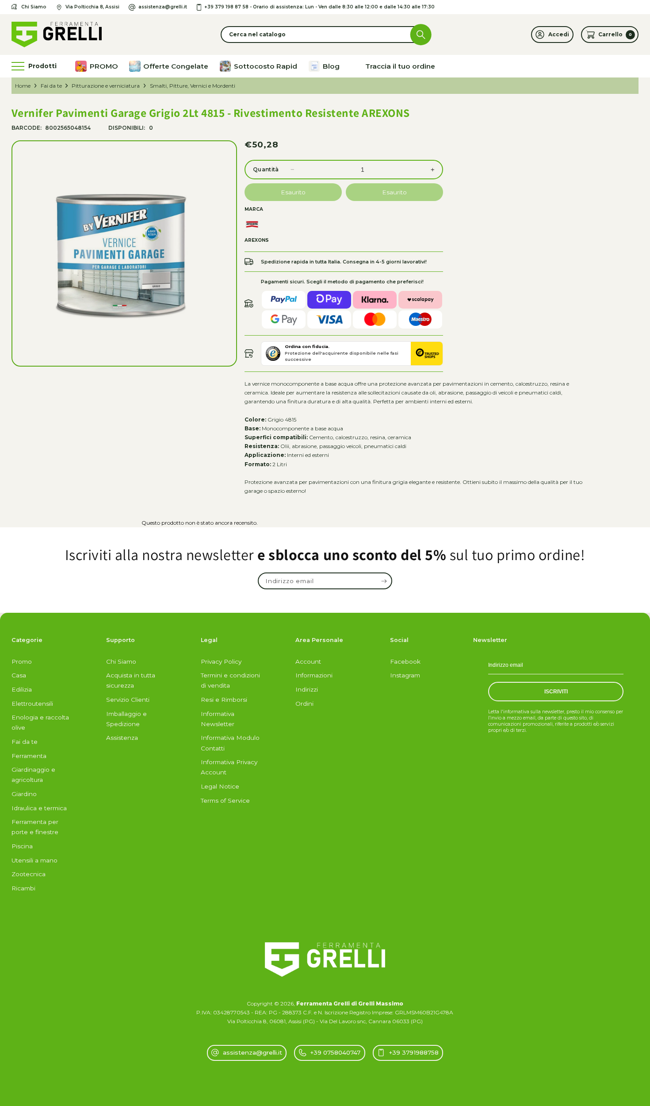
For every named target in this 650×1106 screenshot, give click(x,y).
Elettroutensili (32, 703)
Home (23, 85)
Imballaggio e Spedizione (126, 718)
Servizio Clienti (127, 699)
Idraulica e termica (39, 808)
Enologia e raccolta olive (40, 722)
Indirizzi (306, 689)
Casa (18, 675)
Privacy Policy (221, 661)
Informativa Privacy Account (229, 767)
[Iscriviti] (384, 581)
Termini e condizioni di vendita (230, 680)
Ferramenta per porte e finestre (34, 826)
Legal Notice (220, 786)
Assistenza (122, 737)
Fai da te (51, 85)
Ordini (304, 703)
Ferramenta (28, 755)
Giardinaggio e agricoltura (33, 774)
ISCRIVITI (556, 691)
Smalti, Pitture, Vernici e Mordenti (192, 85)
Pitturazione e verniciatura (106, 85)
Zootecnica (28, 874)
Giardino (24, 793)
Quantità (266, 169)
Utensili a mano (34, 860)
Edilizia (21, 689)
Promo (21, 661)
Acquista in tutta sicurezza (130, 680)
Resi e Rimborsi (224, 699)
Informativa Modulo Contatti (230, 742)
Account (308, 661)
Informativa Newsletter (217, 718)
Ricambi (23, 888)
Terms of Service (225, 800)
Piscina (22, 846)
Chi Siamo (121, 661)
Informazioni (314, 675)
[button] (325, 34)
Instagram (405, 675)
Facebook (405, 661)
